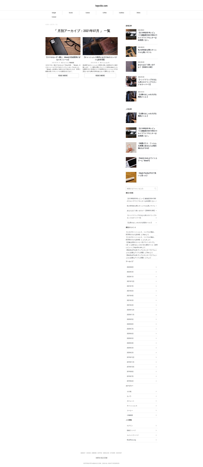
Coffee (104, 13)
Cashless (121, 13)
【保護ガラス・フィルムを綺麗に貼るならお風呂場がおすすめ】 (147, 145)
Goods (71, 13)
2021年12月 (130, 281)
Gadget (54, 13)
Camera (88, 13)
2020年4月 (130, 343)
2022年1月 (130, 276)
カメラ (129, 396)
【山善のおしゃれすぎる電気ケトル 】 (147, 96)
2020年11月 (130, 314)
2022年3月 (130, 272)
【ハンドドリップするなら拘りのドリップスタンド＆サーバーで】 (147, 82)
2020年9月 (130, 319)
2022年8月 (130, 267)
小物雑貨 (71, 62)
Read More (63, 76)
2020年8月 (130, 324)
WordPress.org (131, 440)
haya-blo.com (101, 5)
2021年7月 (130, 286)
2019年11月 (130, 362)
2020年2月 (130, 352)
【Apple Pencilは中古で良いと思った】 (147, 174)
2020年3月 (130, 348)
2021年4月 (130, 295)
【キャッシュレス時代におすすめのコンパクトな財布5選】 (100, 58)
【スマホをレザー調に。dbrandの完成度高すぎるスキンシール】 (63, 58)
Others (138, 13)
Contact (54, 17)
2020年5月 (130, 338)
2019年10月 (130, 367)
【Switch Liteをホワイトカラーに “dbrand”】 (147, 159)
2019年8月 (130, 371)
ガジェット (64, 62)
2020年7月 (130, 329)
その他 (129, 391)
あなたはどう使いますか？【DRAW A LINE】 (146, 66)
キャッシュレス (104, 62)
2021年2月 (130, 305)
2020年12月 (130, 310)
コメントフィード (133, 435)
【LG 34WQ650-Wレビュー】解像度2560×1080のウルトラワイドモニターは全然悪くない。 (147, 36)
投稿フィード (131, 430)
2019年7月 (130, 376)
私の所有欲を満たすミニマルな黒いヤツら (147, 51)
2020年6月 (130, 333)
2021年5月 (130, 291)
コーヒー (130, 410)
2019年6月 (130, 381)
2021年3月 (130, 300)
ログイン (130, 425)
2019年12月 (130, 357)
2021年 (52, 24)
